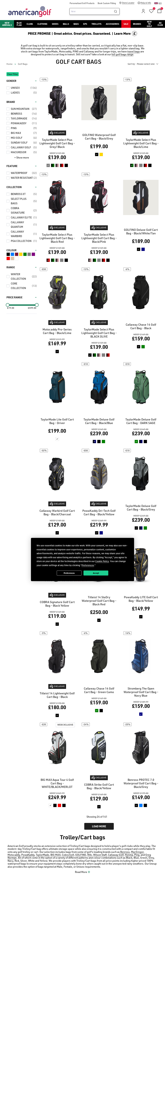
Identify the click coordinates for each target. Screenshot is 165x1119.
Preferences (69, 573)
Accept (96, 573)
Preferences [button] (88, 565)
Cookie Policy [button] (102, 561)
